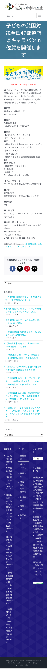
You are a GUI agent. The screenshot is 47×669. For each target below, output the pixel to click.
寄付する (23, 508)
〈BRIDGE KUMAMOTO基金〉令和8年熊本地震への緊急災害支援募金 (23, 368)
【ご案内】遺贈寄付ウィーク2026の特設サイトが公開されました (23, 298)
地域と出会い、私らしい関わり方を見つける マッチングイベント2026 (23, 310)
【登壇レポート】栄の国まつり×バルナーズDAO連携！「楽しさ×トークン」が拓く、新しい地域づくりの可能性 (23, 412)
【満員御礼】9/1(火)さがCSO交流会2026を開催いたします (22, 345)
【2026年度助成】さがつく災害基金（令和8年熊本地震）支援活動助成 (22, 356)
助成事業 (23, 499)
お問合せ (23, 517)
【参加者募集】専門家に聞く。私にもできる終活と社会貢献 (23, 333)
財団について (23, 466)
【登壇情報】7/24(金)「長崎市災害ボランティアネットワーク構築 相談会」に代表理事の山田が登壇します (23, 396)
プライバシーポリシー (23, 665)
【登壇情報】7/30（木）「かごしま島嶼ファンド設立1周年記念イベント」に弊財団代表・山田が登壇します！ (22, 381)
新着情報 (23, 457)
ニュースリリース (23, 246)
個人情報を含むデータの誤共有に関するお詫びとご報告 (9, 549)
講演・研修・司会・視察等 (23, 487)
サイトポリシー (33, 663)
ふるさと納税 (30, 244)
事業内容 (23, 475)
